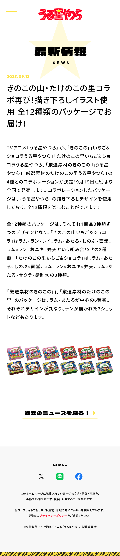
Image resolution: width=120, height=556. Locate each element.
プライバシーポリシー (53, 515)
